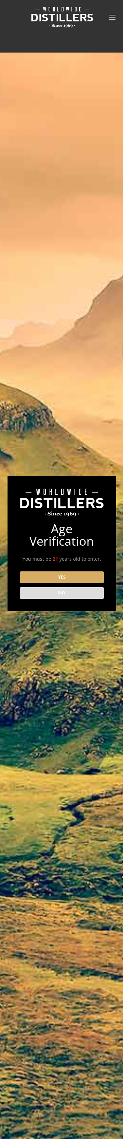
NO (61, 593)
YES (62, 577)
